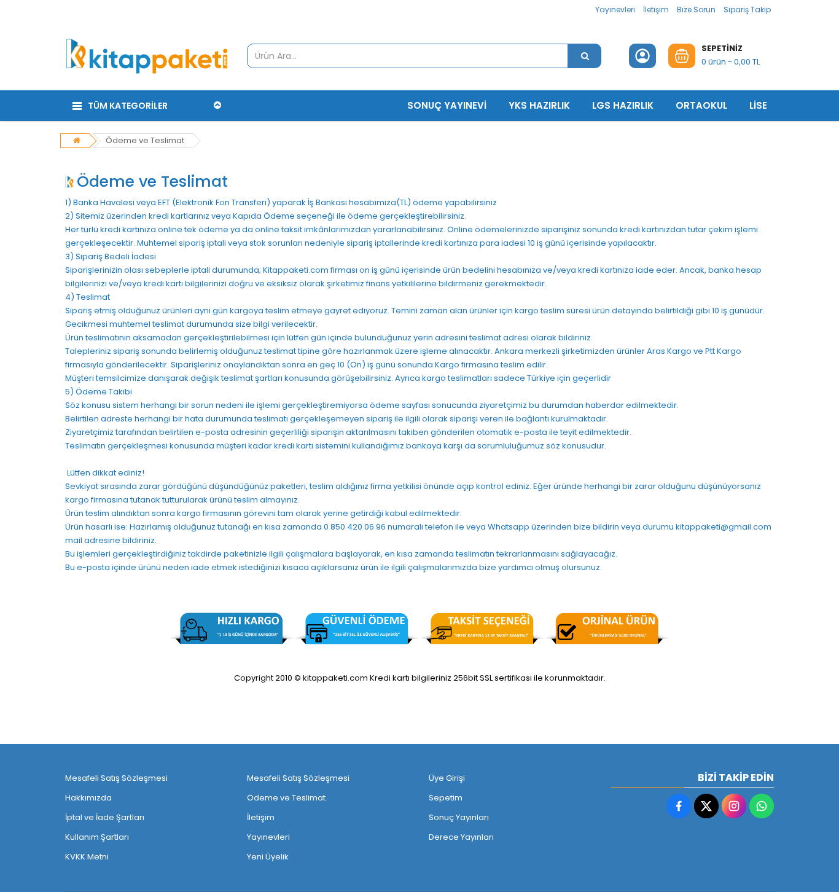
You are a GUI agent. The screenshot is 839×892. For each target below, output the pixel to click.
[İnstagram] (734, 806)
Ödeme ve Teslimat (145, 140)
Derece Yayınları (461, 837)
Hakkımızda (88, 798)
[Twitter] (706, 806)
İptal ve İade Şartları (104, 817)
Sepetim (445, 798)
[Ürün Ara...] (584, 56)
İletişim (656, 9)
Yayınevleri (615, 9)
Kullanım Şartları (97, 837)
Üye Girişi (447, 778)
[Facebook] (678, 806)
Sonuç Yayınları (459, 817)
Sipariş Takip (747, 9)
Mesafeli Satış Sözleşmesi (116, 778)
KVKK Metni (87, 857)
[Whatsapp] (761, 806)
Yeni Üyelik (268, 857)
